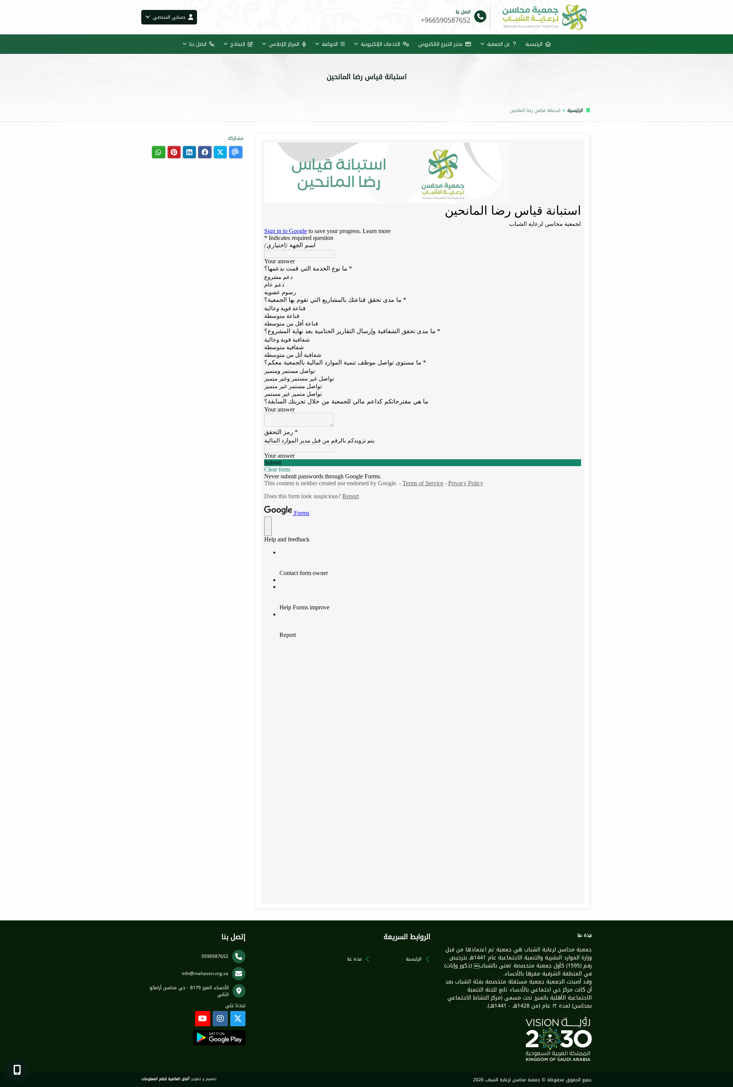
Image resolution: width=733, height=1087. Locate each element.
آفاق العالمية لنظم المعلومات (165, 1079)
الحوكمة (330, 44)
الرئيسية (533, 44)
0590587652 (215, 956)
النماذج (237, 44)
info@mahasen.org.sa (205, 973)
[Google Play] (219, 1037)
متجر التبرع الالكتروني (440, 44)
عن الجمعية (498, 44)
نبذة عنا (354, 959)
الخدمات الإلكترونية (380, 44)
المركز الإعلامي (284, 44)
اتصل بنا (198, 44)
